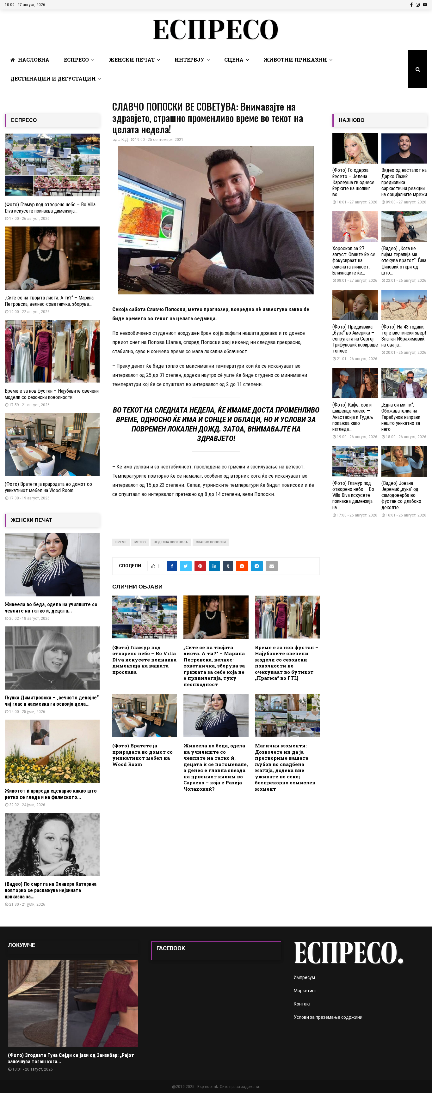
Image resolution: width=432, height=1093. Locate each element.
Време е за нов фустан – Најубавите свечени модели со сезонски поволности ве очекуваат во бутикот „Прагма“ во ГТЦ (286, 662)
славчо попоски (211, 542)
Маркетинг (305, 990)
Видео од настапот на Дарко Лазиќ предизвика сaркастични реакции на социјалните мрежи (404, 182)
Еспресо (76, 59)
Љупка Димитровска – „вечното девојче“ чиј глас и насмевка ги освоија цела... (52, 701)
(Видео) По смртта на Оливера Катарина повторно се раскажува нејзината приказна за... (50, 890)
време (121, 542)
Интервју (189, 59)
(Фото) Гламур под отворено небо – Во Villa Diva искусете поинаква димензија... (50, 208)
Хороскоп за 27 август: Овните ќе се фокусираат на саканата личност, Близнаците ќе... (353, 260)
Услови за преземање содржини (328, 1017)
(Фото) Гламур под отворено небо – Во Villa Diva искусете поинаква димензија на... (353, 495)
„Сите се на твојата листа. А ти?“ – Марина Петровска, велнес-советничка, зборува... (49, 301)
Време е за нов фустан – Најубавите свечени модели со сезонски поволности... (52, 394)
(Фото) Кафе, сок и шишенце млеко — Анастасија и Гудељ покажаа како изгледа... (352, 417)
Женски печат (132, 59)
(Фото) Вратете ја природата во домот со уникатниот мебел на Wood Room (142, 754)
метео (140, 542)
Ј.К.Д (123, 139)
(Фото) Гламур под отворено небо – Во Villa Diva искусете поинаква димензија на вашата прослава (144, 659)
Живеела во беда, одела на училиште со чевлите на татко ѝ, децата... (51, 607)
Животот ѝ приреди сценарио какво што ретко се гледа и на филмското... (51, 794)
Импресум (304, 977)
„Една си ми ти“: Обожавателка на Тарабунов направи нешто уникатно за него (400, 417)
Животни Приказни (295, 59)
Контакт (302, 1003)
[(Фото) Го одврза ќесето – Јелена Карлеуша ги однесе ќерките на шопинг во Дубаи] (355, 148)
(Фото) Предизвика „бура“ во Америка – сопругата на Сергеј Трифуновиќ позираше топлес (355, 339)
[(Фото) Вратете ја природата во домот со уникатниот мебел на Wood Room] (52, 444)
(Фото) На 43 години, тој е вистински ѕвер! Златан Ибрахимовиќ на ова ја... (403, 336)
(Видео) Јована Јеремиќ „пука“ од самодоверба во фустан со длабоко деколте (401, 495)
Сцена (234, 59)
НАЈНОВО (351, 120)
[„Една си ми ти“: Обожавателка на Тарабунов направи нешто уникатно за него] (404, 383)
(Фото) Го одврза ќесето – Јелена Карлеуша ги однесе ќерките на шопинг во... (353, 182)
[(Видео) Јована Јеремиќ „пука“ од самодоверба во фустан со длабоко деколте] (404, 461)
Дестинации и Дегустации (53, 78)
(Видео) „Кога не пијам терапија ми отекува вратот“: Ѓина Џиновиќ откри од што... (403, 260)
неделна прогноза (171, 542)
